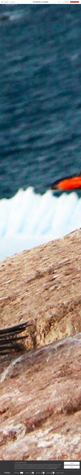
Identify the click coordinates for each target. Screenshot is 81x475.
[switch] (32, 473)
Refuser (71, 466)
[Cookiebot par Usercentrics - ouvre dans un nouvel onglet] (7, 473)
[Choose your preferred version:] (59, 2)
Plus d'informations (53, 468)
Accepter (72, 463)
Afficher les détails (60, 472)
